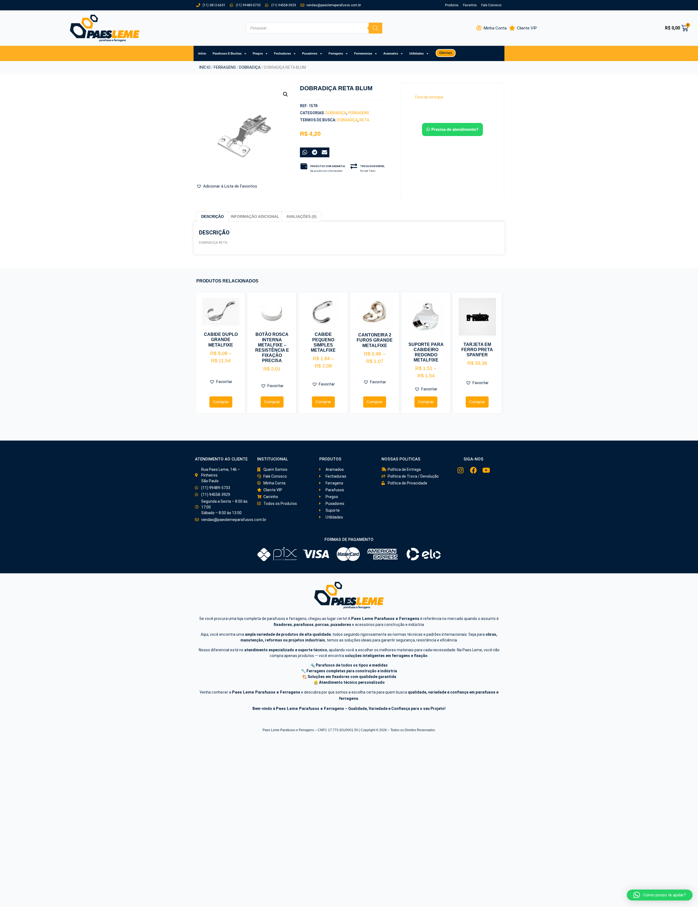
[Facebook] (473, 470)
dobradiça (347, 120)
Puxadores (309, 53)
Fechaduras (282, 53)
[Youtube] (486, 470)
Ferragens (336, 53)
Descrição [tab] (212, 216)
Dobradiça (250, 67)
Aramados (390, 53)
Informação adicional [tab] (255, 216)
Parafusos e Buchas (227, 53)
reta (364, 120)
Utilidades (416, 53)
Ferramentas (363, 53)
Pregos (258, 53)
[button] (285, 94)
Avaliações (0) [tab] (301, 216)
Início (202, 53)
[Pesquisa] (375, 28)
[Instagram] (460, 470)
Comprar (221, 401)
